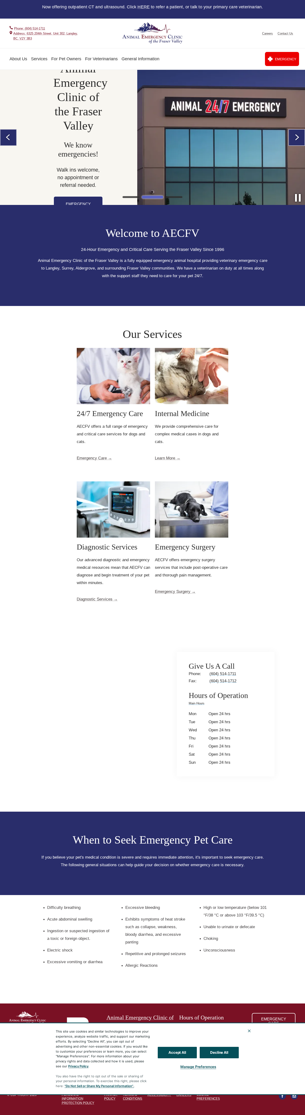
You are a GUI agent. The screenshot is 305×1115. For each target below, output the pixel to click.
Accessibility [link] (159, 1095)
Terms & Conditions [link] (132, 1096)
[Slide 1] (131, 197)
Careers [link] (267, 33)
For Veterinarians (101, 58)
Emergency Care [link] (92, 458)
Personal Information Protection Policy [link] (78, 1099)
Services (39, 58)
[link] (153, 33)
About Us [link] (260, 1047)
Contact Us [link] (285, 33)
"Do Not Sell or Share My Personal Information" (99, 1086)
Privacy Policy (78, 1066)
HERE (143, 7)
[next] (296, 137)
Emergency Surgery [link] (172, 592)
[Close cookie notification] (249, 1031)
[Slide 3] (174, 197)
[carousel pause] (298, 198)
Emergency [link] (285, 59)
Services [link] (260, 1056)
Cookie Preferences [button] (208, 1096)
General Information (140, 58)
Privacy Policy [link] (111, 1096)
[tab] (198, 704)
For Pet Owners (66, 58)
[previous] (8, 137)
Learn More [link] (165, 458)
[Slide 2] (152, 197)
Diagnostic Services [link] (94, 599)
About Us (18, 58)
